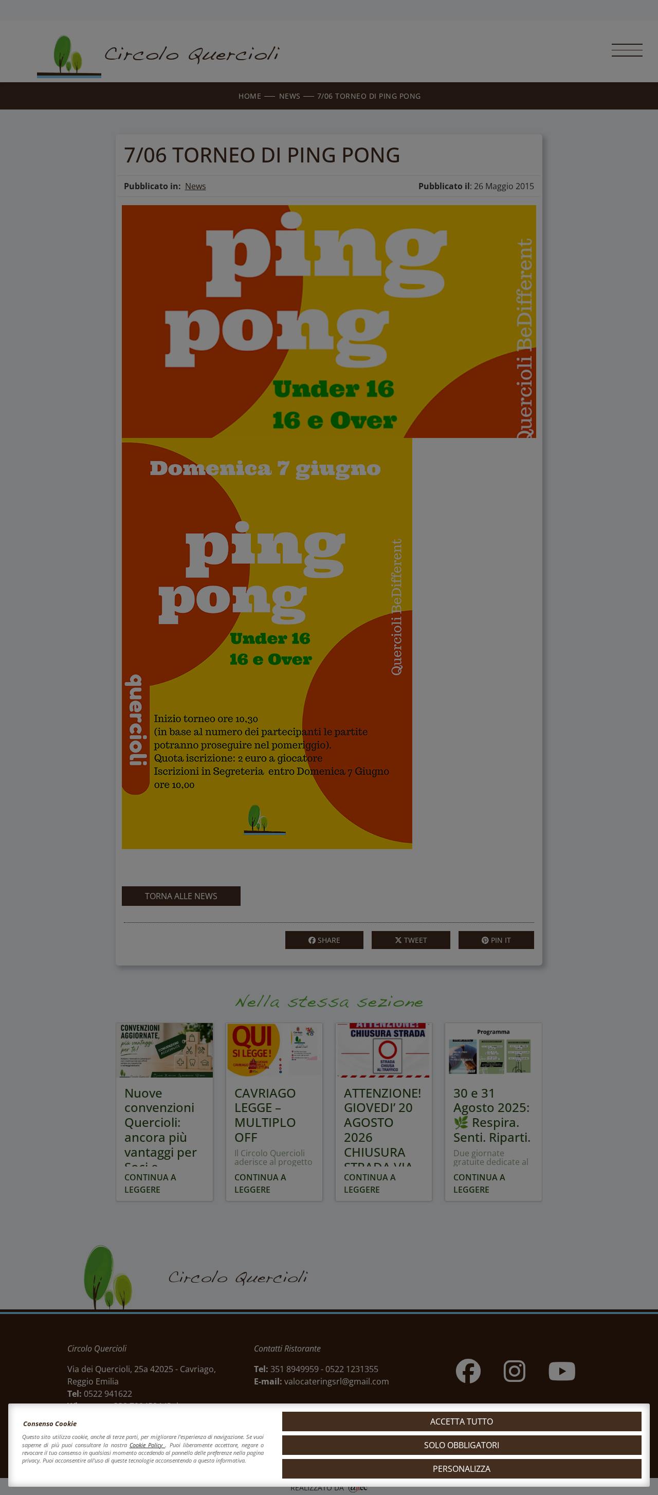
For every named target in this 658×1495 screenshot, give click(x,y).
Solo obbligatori (461, 1445)
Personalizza (461, 1468)
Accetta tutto (461, 1421)
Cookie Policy (147, 1445)
